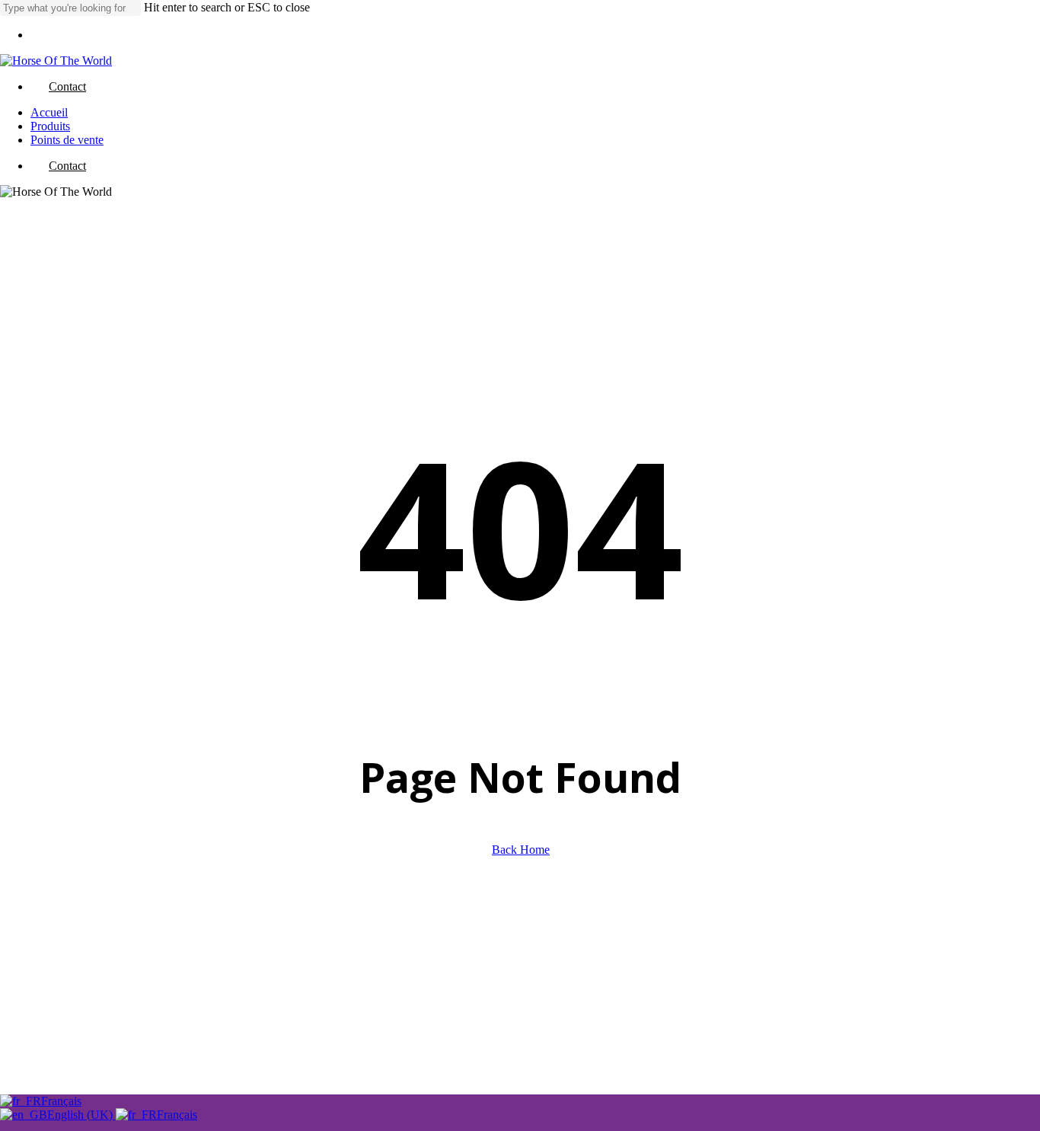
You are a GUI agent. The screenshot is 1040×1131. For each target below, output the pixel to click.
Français (61, 1100)
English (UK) (81, 1114)
